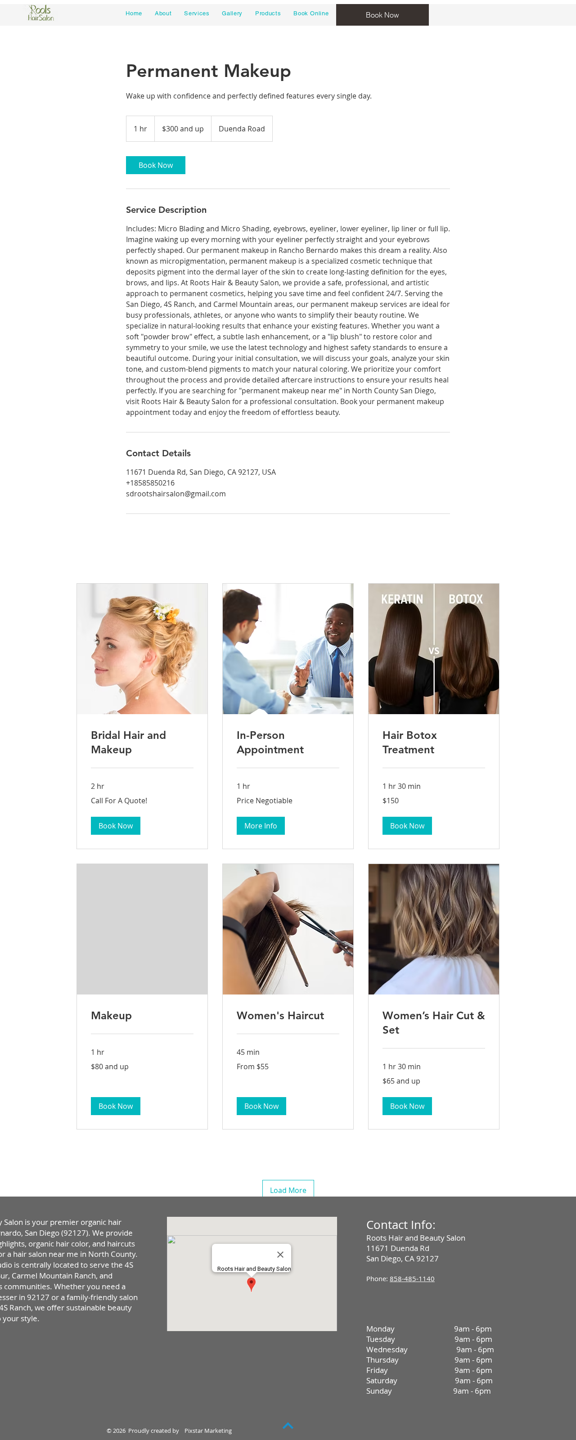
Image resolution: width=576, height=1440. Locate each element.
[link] (155, 165)
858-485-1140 (412, 1278)
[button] (115, 826)
